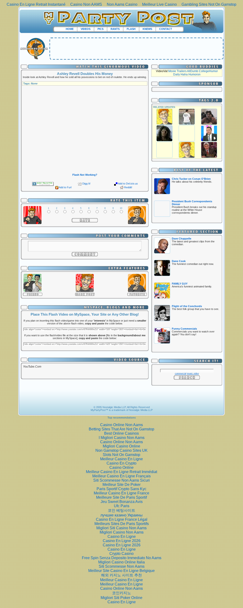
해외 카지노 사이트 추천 (121, 575)
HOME (70, 29)
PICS (100, 29)
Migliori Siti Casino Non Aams (121, 528)
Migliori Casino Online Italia (121, 562)
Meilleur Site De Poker (121, 485)
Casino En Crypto (121, 463)
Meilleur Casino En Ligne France (121, 493)
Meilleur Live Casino (159, 4)
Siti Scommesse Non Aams (122, 566)
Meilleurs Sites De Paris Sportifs (121, 524)
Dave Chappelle (181, 238)
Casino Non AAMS (86, 4)
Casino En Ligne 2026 (121, 541)
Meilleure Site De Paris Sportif (121, 497)
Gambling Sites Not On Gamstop (209, 4)
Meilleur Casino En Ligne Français (121, 476)
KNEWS (147, 29)
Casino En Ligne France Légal (121, 519)
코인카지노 (121, 593)
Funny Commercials (184, 328)
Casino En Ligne (121, 536)
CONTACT (165, 29)
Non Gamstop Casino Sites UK (121, 450)
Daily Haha (180, 74)
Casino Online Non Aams (121, 425)
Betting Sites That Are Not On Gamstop (121, 429)
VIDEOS (85, 29)
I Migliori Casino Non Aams (122, 438)
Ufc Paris (121, 506)
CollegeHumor (208, 71)
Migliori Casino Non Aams (122, 532)
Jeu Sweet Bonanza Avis (122, 502)
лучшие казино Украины (121, 515)
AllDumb (192, 71)
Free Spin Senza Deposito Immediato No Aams (121, 558)
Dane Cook (179, 261)
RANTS (115, 29)
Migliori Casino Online (121, 446)
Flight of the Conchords (187, 306)
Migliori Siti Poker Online (121, 598)
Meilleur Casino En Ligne (121, 459)
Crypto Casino (121, 554)
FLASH (131, 29)
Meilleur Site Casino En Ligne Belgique (121, 571)
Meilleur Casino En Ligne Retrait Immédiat (121, 472)
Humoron (194, 74)
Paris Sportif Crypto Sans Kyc (121, 489)
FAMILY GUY (179, 283)
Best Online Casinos (121, 433)
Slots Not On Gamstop (121, 455)
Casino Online (121, 467)
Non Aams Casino (122, 4)
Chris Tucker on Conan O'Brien (191, 178)
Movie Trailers (177, 71)
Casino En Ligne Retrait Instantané (36, 4)
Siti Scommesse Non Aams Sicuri (121, 480)
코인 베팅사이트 (121, 510)
